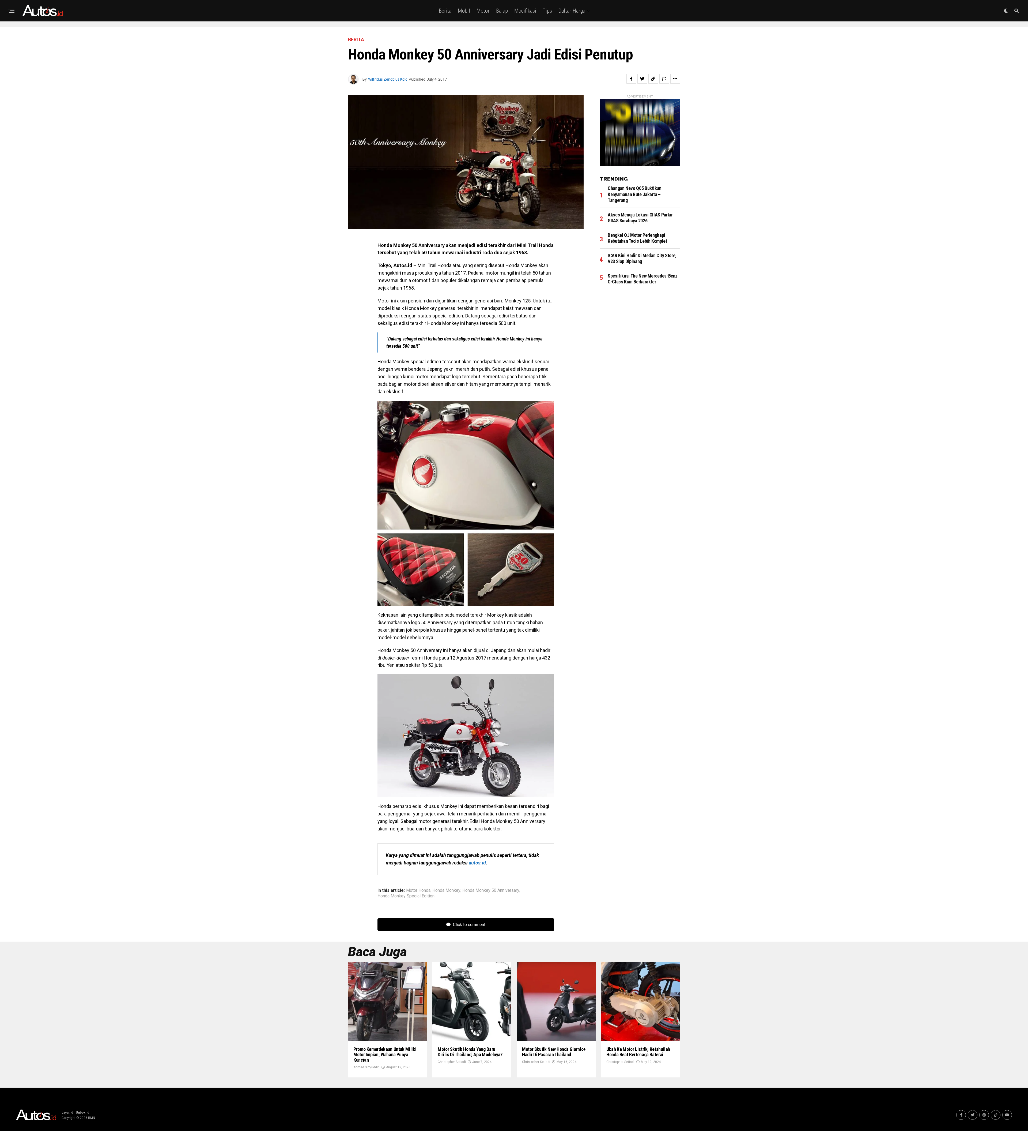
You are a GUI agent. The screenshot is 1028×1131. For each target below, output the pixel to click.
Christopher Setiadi (452, 1062)
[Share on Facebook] (631, 79)
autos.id (477, 863)
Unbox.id (82, 1112)
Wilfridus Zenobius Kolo (387, 79)
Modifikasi (525, 11)
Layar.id (67, 1112)
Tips (547, 11)
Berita (445, 11)
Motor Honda (418, 890)
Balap (502, 11)
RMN (91, 1118)
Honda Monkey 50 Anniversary (490, 890)
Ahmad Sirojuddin (366, 1067)
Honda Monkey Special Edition (405, 896)
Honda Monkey (446, 890)
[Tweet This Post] (642, 79)
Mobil (464, 11)
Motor (483, 11)
